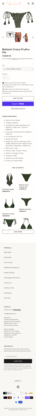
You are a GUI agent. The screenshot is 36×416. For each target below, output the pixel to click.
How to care (8, 262)
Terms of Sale (14, 408)
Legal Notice (7, 408)
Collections (29, 408)
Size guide (7, 257)
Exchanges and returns (12, 278)
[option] (10, 34)
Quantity (5, 74)
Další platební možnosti (18, 108)
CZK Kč (17, 381)
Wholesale (7, 293)
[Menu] (3, 3)
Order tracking (9, 273)
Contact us (8, 283)
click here (20, 369)
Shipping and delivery (11, 267)
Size (3, 65)
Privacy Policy (22, 408)
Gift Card (7, 298)
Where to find (9, 288)
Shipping (14, 58)
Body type (7, 252)
